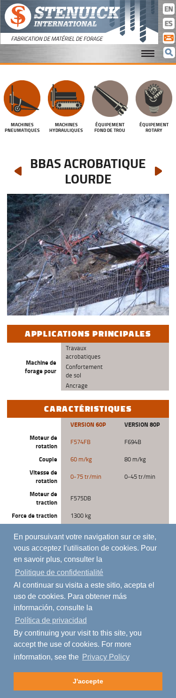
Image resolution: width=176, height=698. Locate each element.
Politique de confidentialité (59, 572)
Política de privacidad (51, 620)
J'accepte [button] (88, 681)
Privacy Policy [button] (106, 657)
